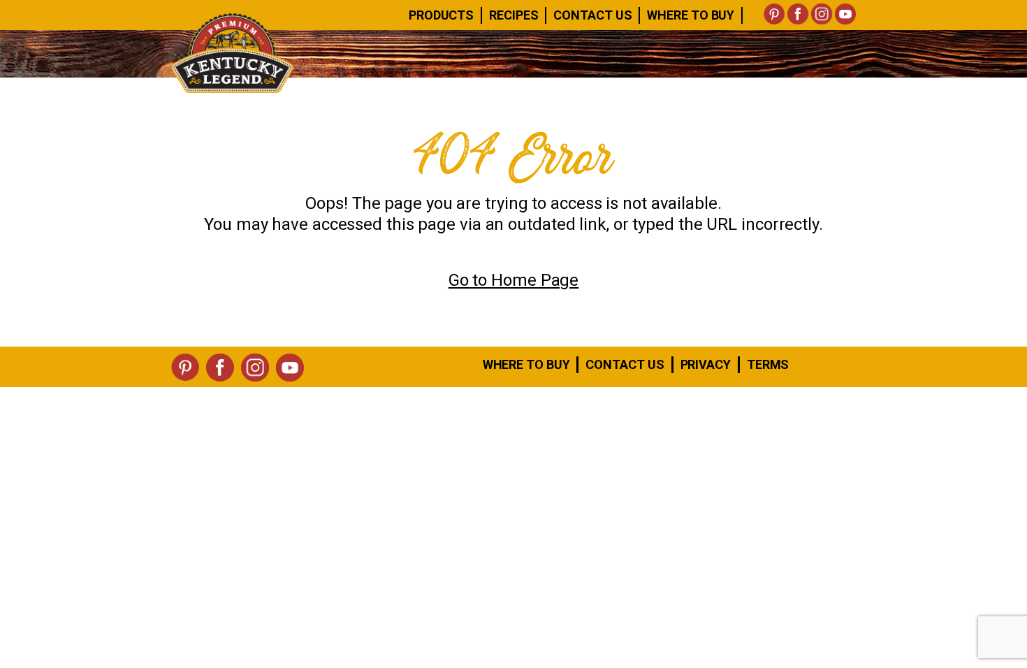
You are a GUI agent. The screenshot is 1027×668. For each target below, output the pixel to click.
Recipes (513, 15)
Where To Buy (690, 15)
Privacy (705, 364)
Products (441, 15)
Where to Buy (526, 364)
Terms (768, 364)
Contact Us (592, 15)
